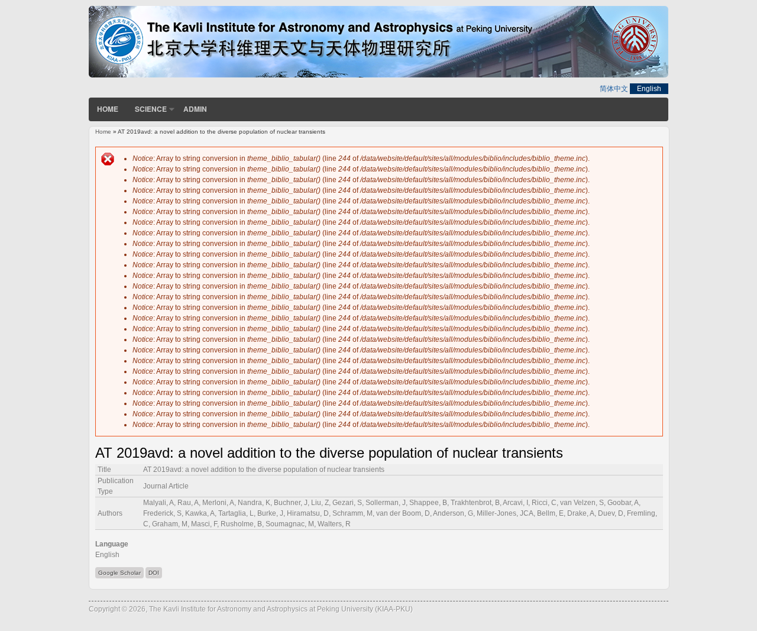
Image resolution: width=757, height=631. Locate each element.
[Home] (378, 75)
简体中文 (614, 89)
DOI (153, 572)
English (649, 89)
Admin (195, 108)
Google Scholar (119, 572)
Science (151, 108)
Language (111, 544)
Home (107, 108)
